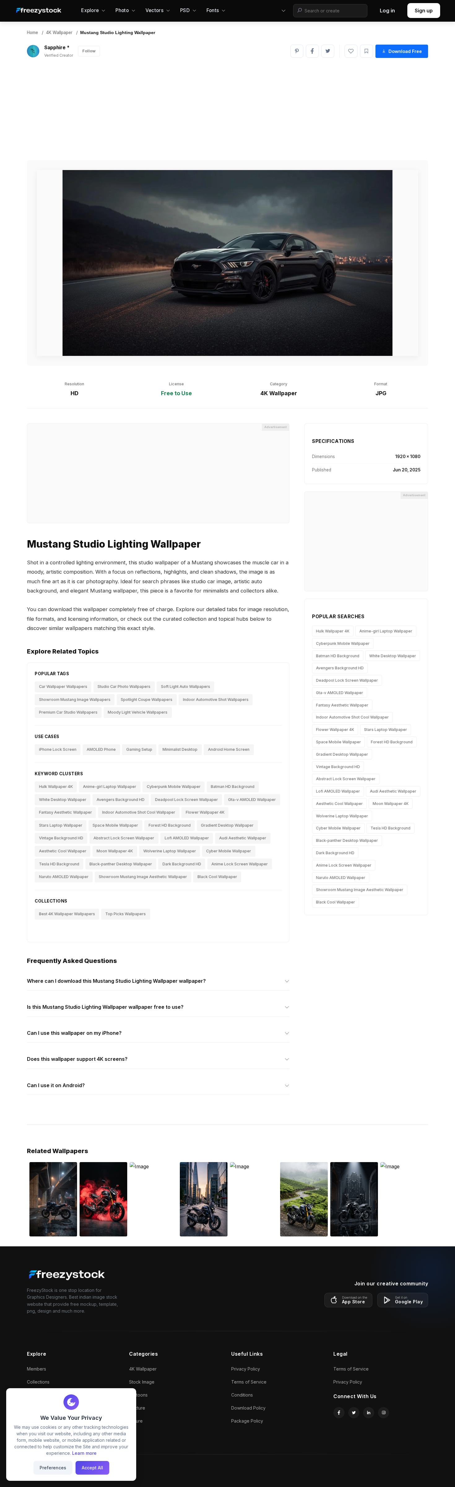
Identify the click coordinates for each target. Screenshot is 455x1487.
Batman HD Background (232, 786)
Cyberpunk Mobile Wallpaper (174, 786)
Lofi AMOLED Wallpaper (187, 838)
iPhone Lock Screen (57, 749)
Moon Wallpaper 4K (115, 851)
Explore (90, 10)
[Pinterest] (296, 51)
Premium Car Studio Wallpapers (68, 712)
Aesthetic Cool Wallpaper (62, 851)
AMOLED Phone (101, 749)
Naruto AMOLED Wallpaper (64, 876)
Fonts (212, 10)
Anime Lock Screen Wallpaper (239, 864)
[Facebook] (312, 51)
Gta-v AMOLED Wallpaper (252, 799)
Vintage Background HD (61, 838)
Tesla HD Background (59, 864)
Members (36, 1368)
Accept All (92, 1467)
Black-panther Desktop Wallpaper (120, 864)
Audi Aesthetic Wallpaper (242, 838)
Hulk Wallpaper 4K (56, 786)
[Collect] (366, 51)
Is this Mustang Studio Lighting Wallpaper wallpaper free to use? (105, 1007)
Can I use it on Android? (56, 1085)
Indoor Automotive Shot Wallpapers (216, 699)
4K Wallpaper (59, 32)
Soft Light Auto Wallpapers (185, 686)
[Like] (351, 51)
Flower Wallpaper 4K (205, 812)
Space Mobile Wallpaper (115, 825)
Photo (122, 10)
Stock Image (141, 1381)
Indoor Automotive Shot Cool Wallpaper (138, 812)
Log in (387, 10)
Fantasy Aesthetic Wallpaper (65, 812)
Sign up (424, 10)
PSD (185, 10)
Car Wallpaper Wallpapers (63, 686)
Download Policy (248, 1407)
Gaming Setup (139, 749)
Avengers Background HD (121, 799)
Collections (38, 1381)
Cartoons (138, 1394)
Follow (89, 51)
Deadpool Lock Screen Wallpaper (186, 799)
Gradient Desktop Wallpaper (227, 825)
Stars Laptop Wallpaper (60, 825)
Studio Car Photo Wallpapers (124, 686)
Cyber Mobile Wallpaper (228, 851)
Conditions (242, 1394)
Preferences (53, 1467)
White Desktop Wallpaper (62, 799)
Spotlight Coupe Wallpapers (146, 699)
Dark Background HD (181, 864)
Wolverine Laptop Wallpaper (169, 851)
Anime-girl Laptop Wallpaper (109, 786)
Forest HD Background (170, 825)
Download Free (405, 51)
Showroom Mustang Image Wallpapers (74, 699)
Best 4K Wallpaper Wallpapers (67, 914)
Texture (137, 1407)
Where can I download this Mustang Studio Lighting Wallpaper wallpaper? (116, 981)
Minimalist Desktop (179, 749)
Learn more (84, 1453)
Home (32, 32)
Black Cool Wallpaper (217, 876)
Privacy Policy (245, 1368)
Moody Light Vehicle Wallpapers (137, 712)
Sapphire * (57, 47)
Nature (136, 1421)
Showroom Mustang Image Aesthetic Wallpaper (143, 876)
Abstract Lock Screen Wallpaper (123, 838)
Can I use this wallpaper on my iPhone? (74, 1033)
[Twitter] (327, 51)
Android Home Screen (228, 749)
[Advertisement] (227, 109)
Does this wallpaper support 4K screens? (77, 1059)
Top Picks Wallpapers (125, 914)
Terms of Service (248, 1381)
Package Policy (247, 1421)
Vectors (154, 10)
